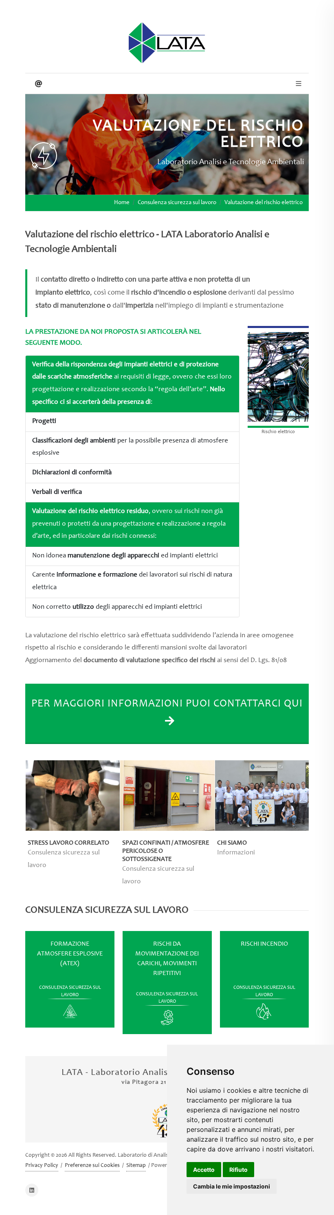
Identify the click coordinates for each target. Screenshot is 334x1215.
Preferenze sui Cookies (92, 1166)
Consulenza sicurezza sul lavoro (177, 203)
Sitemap (136, 1166)
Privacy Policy (41, 1166)
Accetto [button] (204, 1169)
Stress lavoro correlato (68, 843)
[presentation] (18, 828)
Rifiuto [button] (238, 1169)
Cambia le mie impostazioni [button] (231, 1186)
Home (122, 203)
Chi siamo (232, 843)
